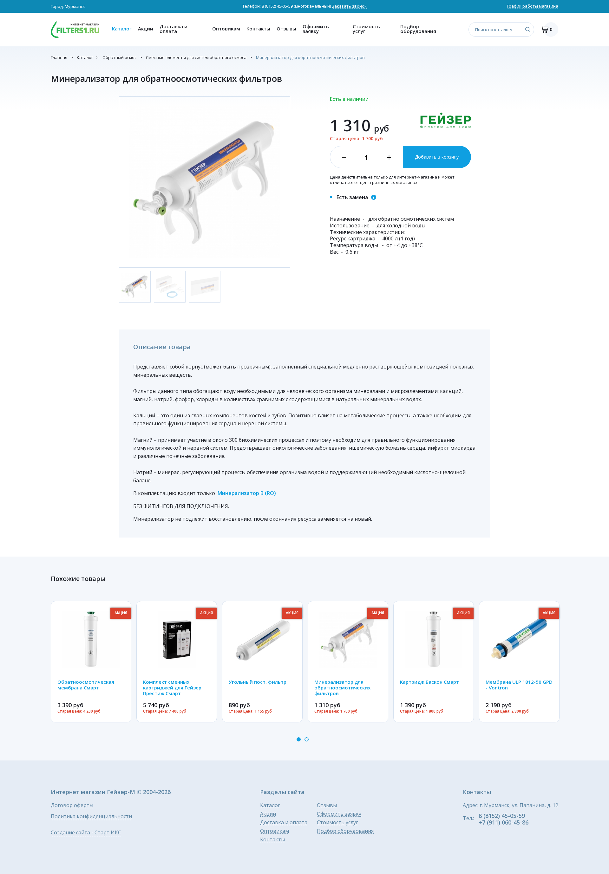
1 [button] (299, 739)
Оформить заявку (316, 28)
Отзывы (286, 28)
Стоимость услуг (366, 28)
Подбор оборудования (418, 28)
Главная (59, 57)
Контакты (258, 28)
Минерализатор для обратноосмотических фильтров (310, 57)
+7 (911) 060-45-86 (503, 822)
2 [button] (306, 739)
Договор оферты (72, 806)
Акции (145, 28)
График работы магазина (532, 6)
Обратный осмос (119, 57)
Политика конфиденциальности (91, 817)
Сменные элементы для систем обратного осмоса (196, 57)
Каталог (122, 28)
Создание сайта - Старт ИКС (86, 833)
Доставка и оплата (173, 28)
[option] (91, 662)
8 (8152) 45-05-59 (277, 6)
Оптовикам (226, 28)
